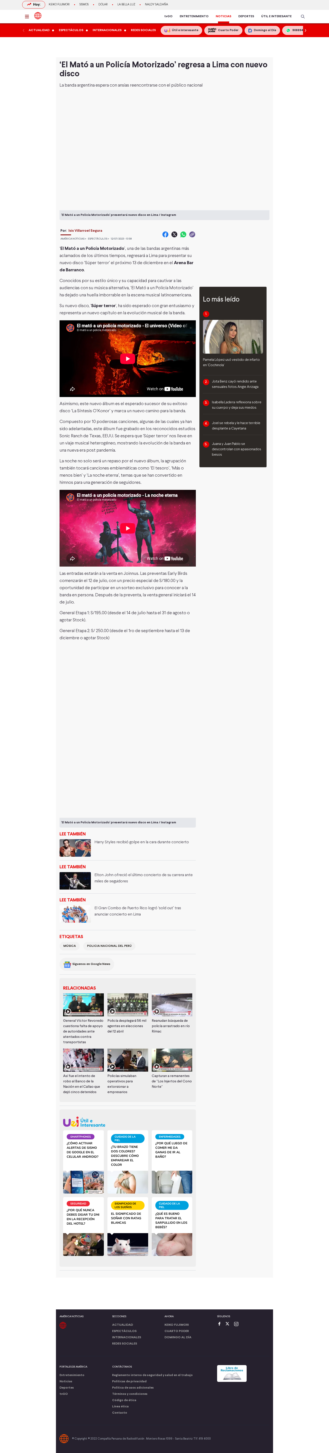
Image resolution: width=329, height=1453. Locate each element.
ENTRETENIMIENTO (194, 16)
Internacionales (126, 1337)
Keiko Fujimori (59, 4)
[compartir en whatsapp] (183, 234)
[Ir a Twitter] (229, 1324)
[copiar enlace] (192, 234)
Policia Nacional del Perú (109, 946)
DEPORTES (246, 16)
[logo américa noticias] (37, 15)
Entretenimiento (72, 1375)
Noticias (66, 1381)
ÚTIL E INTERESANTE (276, 16)
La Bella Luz (126, 4)
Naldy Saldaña (156, 4)
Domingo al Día (177, 1337)
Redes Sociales (124, 1343)
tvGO (168, 16)
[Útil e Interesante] (127, 1122)
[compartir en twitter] (174, 234)
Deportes (67, 1387)
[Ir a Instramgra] (237, 1324)
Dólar (103, 4)
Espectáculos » (98, 239)
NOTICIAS (223, 16)
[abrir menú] (28, 16)
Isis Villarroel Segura (85, 230)
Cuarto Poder (176, 1331)
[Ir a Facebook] (220, 1324)
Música (69, 946)
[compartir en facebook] (165, 234)
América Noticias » (73, 239)
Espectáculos (124, 1331)
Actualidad (122, 1324)
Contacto (119, 1412)
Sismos (84, 4)
